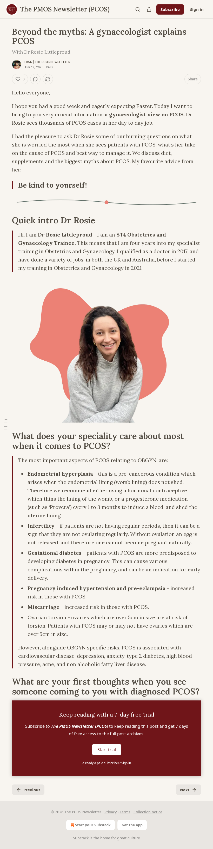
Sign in (197, 9)
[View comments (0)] (35, 79)
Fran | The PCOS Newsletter (47, 62)
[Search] (137, 9)
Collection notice (148, 811)
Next (185, 789)
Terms (125, 811)
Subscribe (170, 9)
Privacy (110, 811)
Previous (31, 789)
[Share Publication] (149, 9)
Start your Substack (93, 824)
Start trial (106, 749)
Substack (81, 837)
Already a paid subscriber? (106, 763)
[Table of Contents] (5, 424)
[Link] (5, 220)
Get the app (132, 824)
